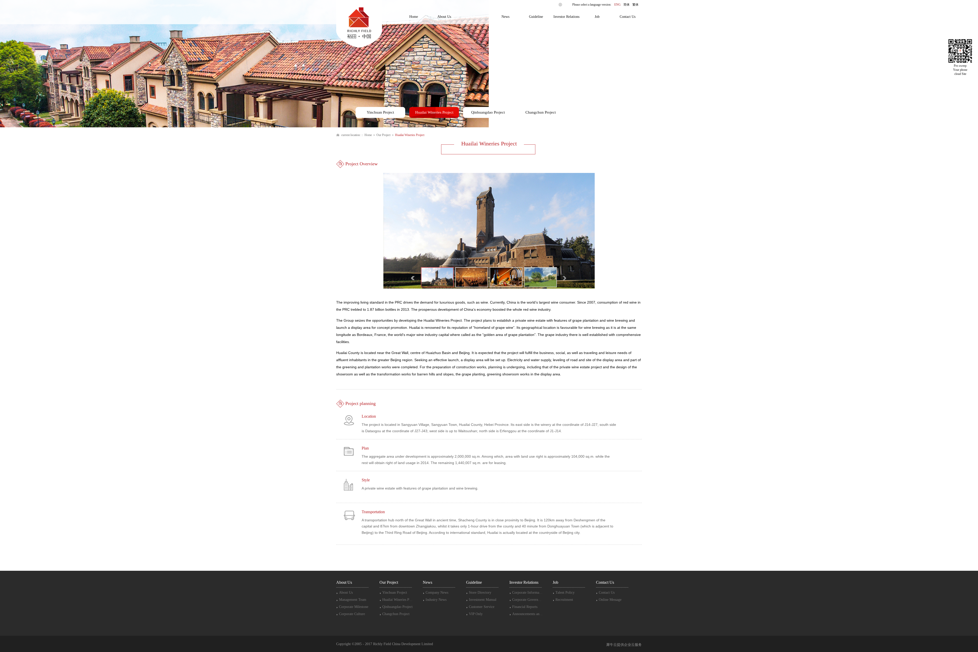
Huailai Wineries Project (409, 135)
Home (413, 17)
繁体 (635, 4)
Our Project (383, 135)
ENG (617, 4)
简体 (626, 4)
